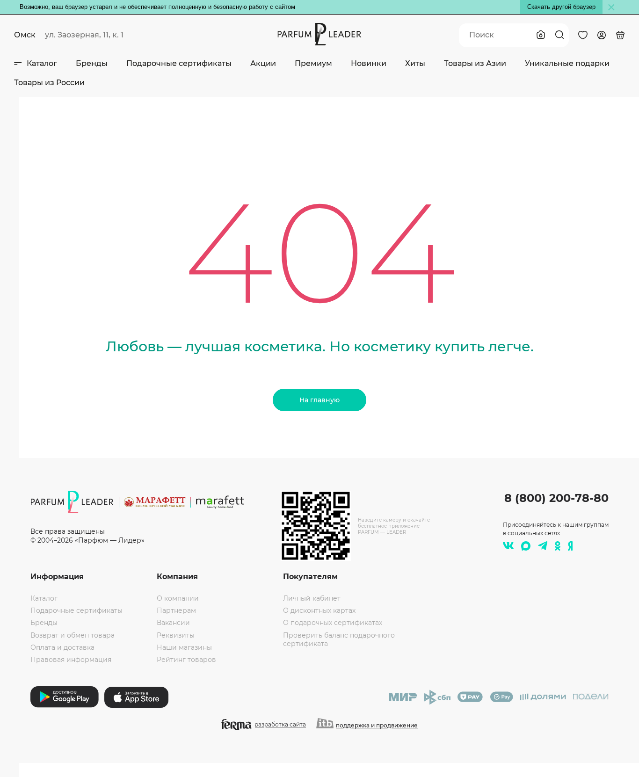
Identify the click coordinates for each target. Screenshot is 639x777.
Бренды (92, 63)
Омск (25, 34)
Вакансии (173, 622)
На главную (319, 400)
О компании (178, 598)
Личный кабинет (312, 598)
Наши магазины (184, 647)
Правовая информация (70, 659)
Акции (263, 63)
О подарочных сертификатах (332, 622)
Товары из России (49, 82)
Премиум (313, 63)
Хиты (415, 63)
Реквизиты (176, 635)
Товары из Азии (475, 63)
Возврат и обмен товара (72, 635)
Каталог (42, 63)
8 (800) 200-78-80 (556, 498)
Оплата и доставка (62, 647)
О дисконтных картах (319, 610)
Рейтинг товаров (186, 659)
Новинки (368, 63)
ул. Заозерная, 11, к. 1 (84, 34)
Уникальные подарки (567, 63)
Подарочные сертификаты (179, 63)
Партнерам (176, 610)
